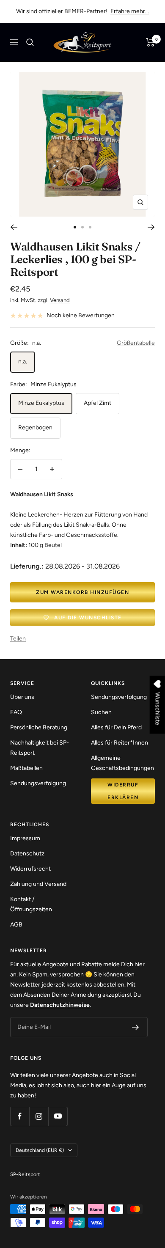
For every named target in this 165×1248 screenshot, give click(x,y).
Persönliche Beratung (38, 727)
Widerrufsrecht (30, 868)
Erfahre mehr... (129, 11)
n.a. (22, 361)
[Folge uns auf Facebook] (19, 1116)
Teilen (18, 638)
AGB (16, 924)
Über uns (22, 697)
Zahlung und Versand (38, 884)
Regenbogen (35, 427)
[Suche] (30, 42)
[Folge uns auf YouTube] (57, 1116)
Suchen (101, 712)
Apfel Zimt (97, 403)
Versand (60, 300)
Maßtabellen (26, 768)
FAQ (16, 712)
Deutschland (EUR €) (40, 1150)
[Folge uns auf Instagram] (38, 1116)
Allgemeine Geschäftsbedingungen (122, 763)
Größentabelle (136, 342)
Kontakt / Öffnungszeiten (31, 904)
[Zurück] (13, 227)
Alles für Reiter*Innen (119, 742)
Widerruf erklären (122, 791)
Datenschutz (27, 853)
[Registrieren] (135, 1027)
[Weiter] (151, 227)
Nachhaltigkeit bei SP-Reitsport (39, 747)
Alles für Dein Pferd (116, 727)
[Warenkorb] (150, 42)
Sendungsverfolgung (38, 783)
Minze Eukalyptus (41, 403)
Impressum (25, 838)
